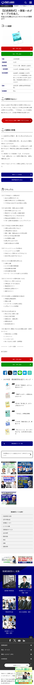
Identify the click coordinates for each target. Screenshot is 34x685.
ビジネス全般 (6, 526)
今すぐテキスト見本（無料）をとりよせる (17, 120)
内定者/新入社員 (7, 516)
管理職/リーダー (7, 523)
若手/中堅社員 (6, 519)
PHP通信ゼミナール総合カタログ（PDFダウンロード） (16, 454)
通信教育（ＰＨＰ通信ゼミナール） (23, 6)
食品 (4, 539)
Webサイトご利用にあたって (8, 673)
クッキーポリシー (5, 675)
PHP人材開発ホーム (6, 6)
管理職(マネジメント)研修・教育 (25, 591)
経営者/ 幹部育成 (9, 590)
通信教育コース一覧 (17, 443)
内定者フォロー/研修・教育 (9, 632)
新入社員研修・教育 (24, 612)
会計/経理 (5, 533)
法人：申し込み (17, 54)
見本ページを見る (17, 174)
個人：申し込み (17, 48)
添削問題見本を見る (17, 180)
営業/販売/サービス (8, 529)
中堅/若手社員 (9, 612)
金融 (4, 543)
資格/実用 (5, 546)
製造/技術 (5, 536)
